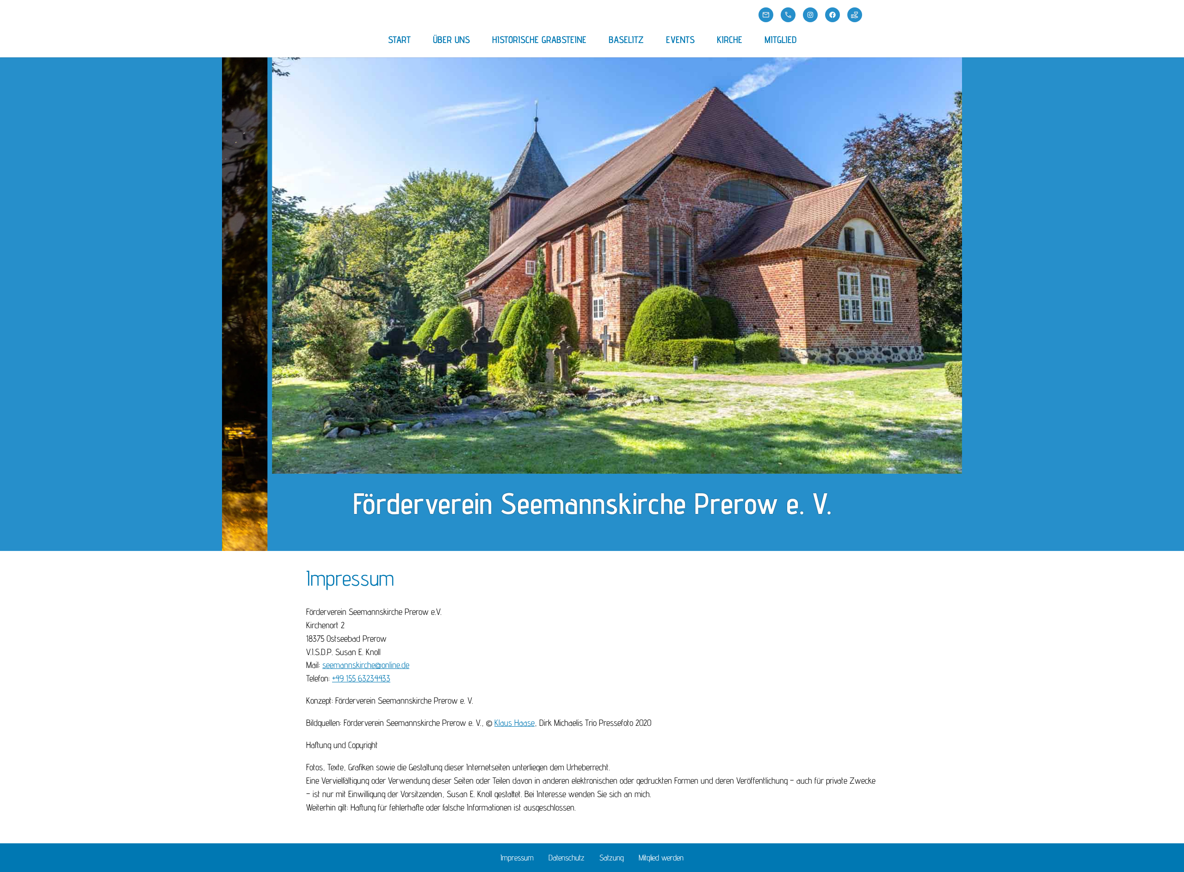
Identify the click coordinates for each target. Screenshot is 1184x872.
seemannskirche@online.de (365, 665)
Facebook (832, 14)
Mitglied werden (661, 857)
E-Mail (765, 14)
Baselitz (626, 39)
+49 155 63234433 (361, 678)
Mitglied (780, 39)
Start (399, 39)
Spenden (854, 14)
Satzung (611, 857)
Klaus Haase (514, 722)
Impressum (517, 857)
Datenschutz (567, 857)
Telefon (788, 14)
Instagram (810, 14)
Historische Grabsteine (539, 39)
